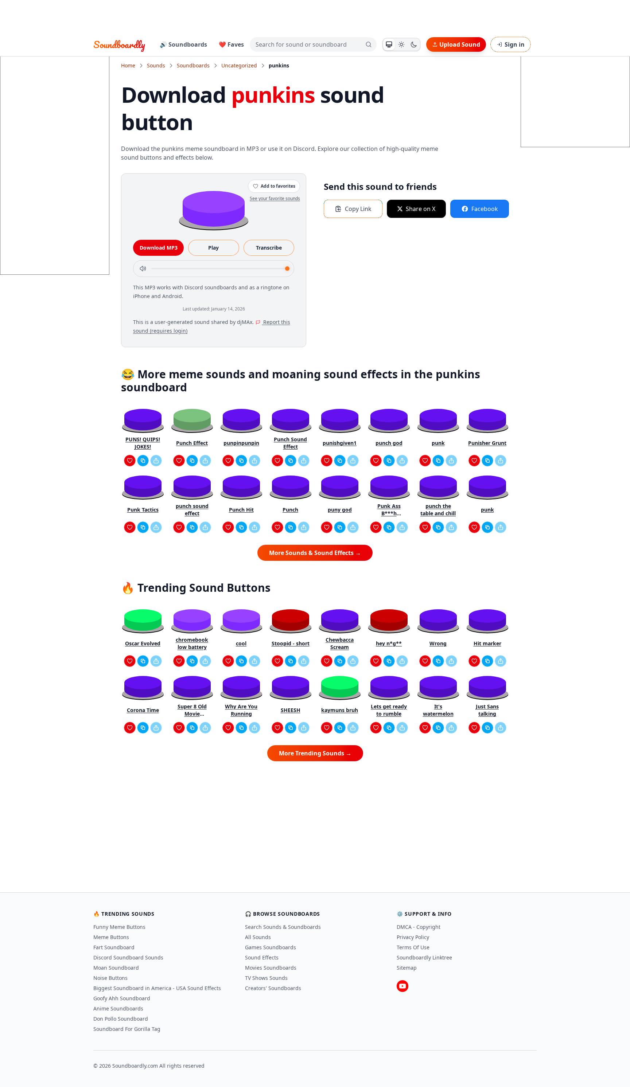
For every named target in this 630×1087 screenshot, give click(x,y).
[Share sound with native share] (156, 460)
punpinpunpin (241, 442)
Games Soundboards (270, 947)
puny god (340, 509)
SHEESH (290, 710)
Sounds (156, 65)
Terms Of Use (413, 947)
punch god (389, 442)
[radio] (389, 44)
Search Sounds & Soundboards (283, 926)
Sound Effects (262, 957)
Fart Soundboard (114, 947)
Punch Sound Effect (290, 443)
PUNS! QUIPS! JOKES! (142, 443)
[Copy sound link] (143, 460)
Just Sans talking (487, 710)
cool (241, 643)
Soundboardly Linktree (424, 957)
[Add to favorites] (130, 460)
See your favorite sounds (275, 198)
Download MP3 (159, 247)
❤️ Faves (231, 44)
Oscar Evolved (142, 643)
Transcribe (269, 247)
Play (213, 247)
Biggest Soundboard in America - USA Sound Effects (157, 988)
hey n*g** (389, 643)
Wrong (438, 643)
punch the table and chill (438, 510)
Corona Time (143, 710)
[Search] (369, 44)
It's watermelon (438, 710)
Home (128, 65)
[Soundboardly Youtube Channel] (402, 986)
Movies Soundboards (270, 967)
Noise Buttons (110, 977)
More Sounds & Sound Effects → (315, 553)
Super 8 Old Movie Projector (192, 710)
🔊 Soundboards (183, 44)
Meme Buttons (111, 937)
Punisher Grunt (487, 442)
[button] (213, 208)
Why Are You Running (241, 710)
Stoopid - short (291, 643)
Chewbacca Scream (340, 643)
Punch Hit (241, 509)
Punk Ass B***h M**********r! (389, 510)
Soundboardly (119, 44)
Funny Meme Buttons (119, 926)
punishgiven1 (340, 442)
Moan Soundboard (116, 967)
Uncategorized (239, 65)
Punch (290, 509)
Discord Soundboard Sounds (128, 957)
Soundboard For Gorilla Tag (126, 1028)
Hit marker (487, 643)
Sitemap (407, 967)
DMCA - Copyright (418, 926)
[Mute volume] (143, 268)
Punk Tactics (143, 509)
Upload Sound (459, 44)
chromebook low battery (192, 643)
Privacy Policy (413, 937)
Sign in (515, 44)
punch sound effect (192, 510)
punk (438, 442)
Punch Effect (192, 442)
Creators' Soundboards (273, 988)
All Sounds (258, 937)
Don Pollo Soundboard (120, 1018)
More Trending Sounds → (315, 753)
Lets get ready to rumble (389, 710)
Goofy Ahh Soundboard (121, 998)
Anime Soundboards (118, 1008)
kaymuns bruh (339, 710)
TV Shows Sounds (266, 977)
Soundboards (193, 65)
